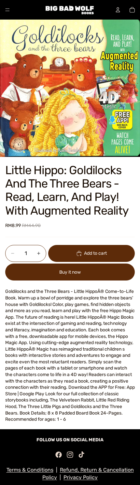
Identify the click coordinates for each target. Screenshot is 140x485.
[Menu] (7, 9)
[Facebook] (59, 455)
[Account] (118, 10)
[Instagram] (70, 455)
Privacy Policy (80, 477)
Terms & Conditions (30, 470)
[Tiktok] (81, 455)
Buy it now (70, 272)
